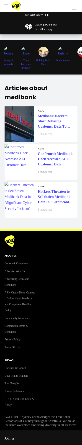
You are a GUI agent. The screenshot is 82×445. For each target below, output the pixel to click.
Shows (9, 360)
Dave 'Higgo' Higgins (16, 375)
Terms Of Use (12, 347)
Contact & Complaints (16, 263)
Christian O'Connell (15, 368)
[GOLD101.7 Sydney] (20, 6)
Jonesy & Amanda (14, 391)
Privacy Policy (12, 339)
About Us (11, 256)
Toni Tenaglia (12, 383)
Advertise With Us (15, 271)
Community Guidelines (17, 318)
